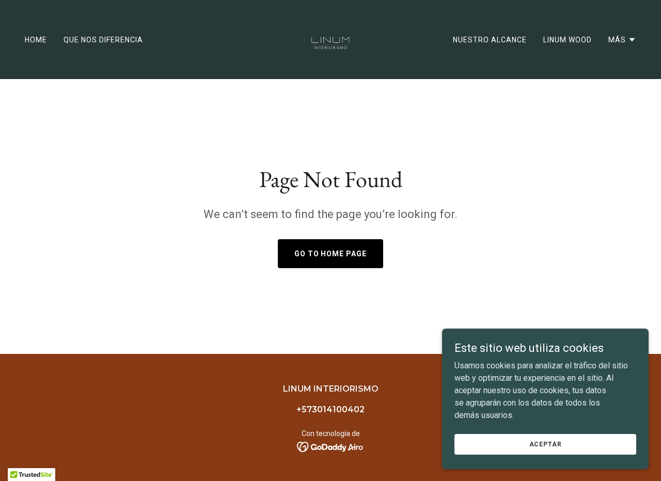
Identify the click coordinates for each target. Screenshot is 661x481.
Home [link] (36, 40)
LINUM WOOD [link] (567, 40)
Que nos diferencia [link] (103, 40)
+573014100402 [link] (330, 409)
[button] (622, 40)
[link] (330, 39)
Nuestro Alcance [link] (490, 40)
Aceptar (545, 443)
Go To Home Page (330, 254)
